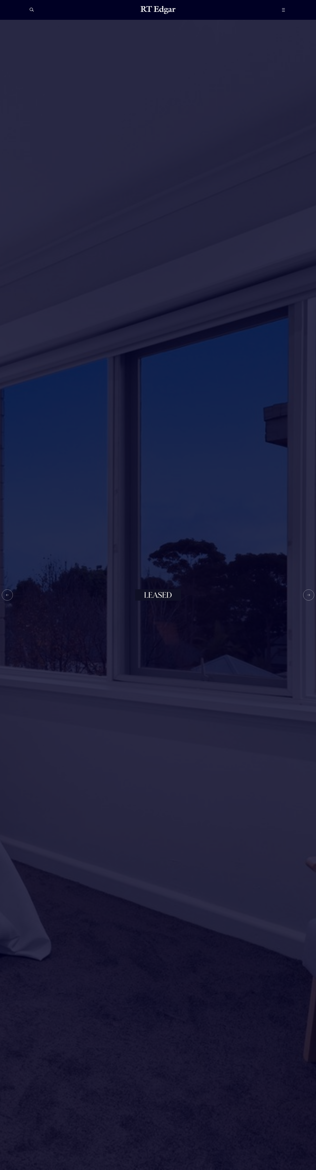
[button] (7, 594)
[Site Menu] (291, 10)
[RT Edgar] (158, 10)
